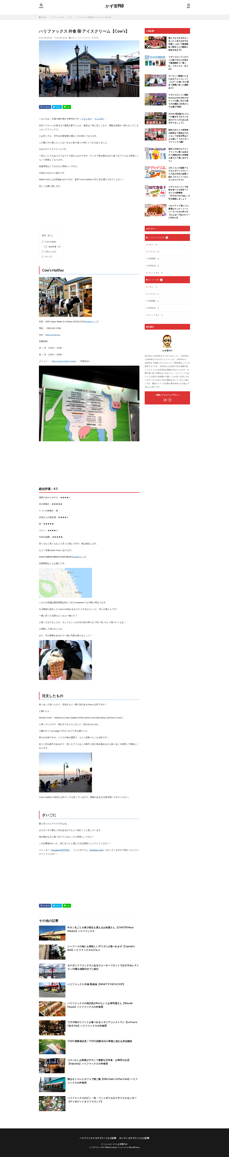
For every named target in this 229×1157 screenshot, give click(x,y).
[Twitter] (57, 107)
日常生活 (153, 265)
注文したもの (49, 251)
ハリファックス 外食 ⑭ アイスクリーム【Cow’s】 (94, 17)
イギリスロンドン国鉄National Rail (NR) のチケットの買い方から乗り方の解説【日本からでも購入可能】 (178, 100)
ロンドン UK (155, 280)
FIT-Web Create (109, 1147)
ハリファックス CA (57, 17)
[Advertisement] (89, 209)
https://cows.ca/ (52, 334)
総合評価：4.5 (52, 246)
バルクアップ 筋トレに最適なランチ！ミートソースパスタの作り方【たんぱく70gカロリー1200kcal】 (179, 211)
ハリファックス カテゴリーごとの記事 (98, 1138)
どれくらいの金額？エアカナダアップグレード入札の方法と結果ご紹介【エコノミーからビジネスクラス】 (178, 173)
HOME (43, 17)
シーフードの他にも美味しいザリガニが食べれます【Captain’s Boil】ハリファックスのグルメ (101, 948)
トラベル (153, 251)
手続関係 (153, 258)
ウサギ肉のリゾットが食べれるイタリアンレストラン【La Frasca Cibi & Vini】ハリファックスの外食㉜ (102, 1024)
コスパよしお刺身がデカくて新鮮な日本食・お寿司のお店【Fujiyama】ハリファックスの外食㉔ (98, 1061)
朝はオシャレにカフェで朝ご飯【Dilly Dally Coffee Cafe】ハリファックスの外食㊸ (102, 1080)
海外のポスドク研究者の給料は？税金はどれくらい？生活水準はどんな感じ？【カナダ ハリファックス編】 (178, 136)
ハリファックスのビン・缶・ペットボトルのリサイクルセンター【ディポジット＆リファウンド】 (102, 1099)
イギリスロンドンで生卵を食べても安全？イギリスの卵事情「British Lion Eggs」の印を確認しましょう (179, 192)
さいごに (47, 256)
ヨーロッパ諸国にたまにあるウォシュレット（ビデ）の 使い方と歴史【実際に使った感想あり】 (178, 82)
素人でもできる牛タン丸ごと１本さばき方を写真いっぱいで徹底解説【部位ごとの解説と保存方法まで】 (178, 44)
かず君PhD (114, 6)
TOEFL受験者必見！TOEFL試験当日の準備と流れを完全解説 (99, 1041)
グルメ (70, 17)
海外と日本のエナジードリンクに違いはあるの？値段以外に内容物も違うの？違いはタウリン (178, 155)
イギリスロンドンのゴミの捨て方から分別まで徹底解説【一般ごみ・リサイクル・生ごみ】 (178, 63)
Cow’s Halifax (49, 242)
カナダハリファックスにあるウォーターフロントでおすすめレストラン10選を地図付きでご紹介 (103, 967)
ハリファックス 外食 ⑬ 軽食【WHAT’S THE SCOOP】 (96, 984)
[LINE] (67, 107)
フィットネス (155, 273)
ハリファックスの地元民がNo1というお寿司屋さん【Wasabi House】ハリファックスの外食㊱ (100, 1005)
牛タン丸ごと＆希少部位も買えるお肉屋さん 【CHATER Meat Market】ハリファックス (100, 929)
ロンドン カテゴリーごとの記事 (134, 1138)
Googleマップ (78, 556)
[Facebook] (45, 107)
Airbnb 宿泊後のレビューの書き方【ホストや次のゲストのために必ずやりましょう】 (178, 118)
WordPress (134, 1147)
